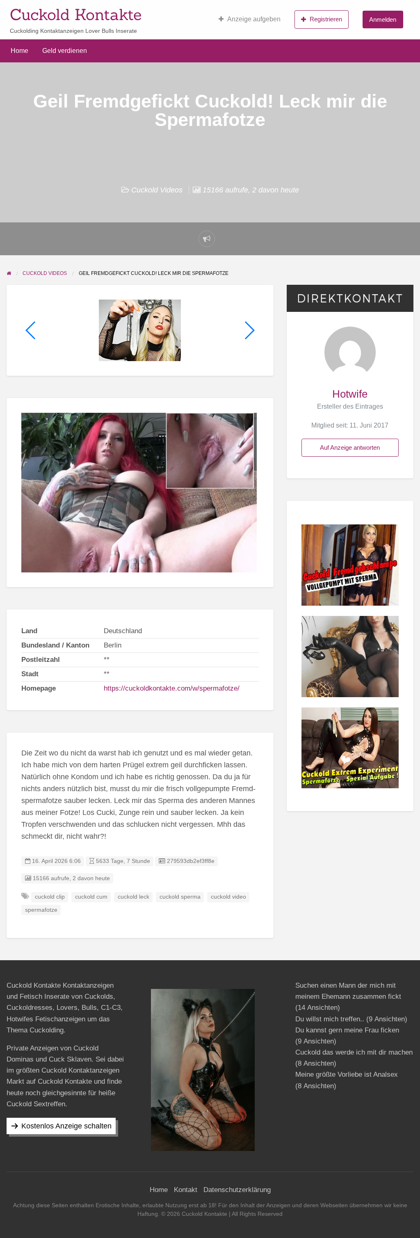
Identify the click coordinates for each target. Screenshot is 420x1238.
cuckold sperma (180, 897)
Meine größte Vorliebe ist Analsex (346, 1074)
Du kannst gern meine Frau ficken (347, 1030)
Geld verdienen (64, 50)
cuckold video (228, 897)
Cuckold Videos (157, 190)
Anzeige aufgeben (254, 19)
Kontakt (185, 1190)
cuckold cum (91, 897)
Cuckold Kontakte (76, 14)
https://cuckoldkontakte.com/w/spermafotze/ (172, 688)
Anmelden (382, 19)
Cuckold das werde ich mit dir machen (354, 1052)
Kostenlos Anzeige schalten (66, 1126)
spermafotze (41, 910)
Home (19, 50)
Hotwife (350, 394)
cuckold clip (50, 897)
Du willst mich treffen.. (329, 1019)
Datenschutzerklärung (237, 1190)
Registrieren (326, 19)
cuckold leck (133, 897)
